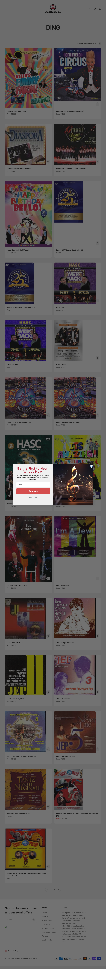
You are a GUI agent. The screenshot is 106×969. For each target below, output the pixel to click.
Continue (33, 491)
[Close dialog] (91, 466)
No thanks (33, 497)
